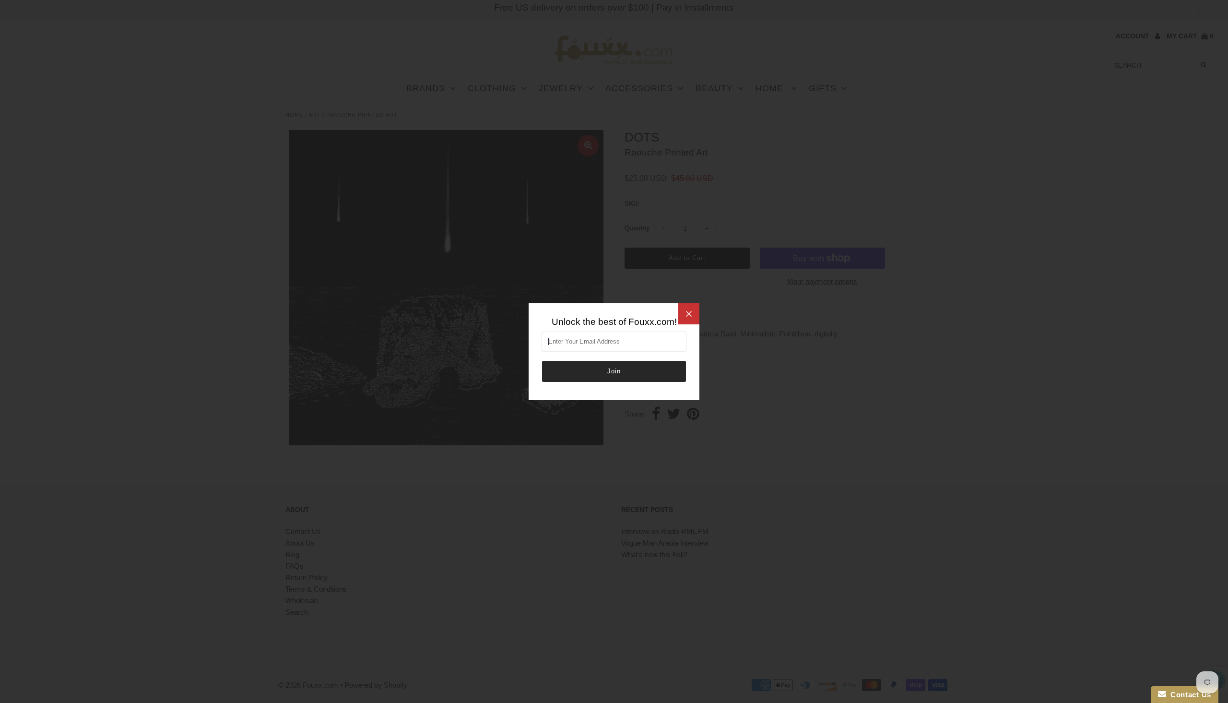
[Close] (688, 313)
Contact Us (1188, 695)
